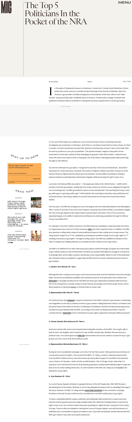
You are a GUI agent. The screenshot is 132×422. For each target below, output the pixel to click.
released (70, 300)
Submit (36, 179)
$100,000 (67, 313)
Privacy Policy (11, 182)
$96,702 (81, 336)
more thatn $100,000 (93, 390)
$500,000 (53, 281)
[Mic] (6, 7)
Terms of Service (34, 181)
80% (90, 229)
